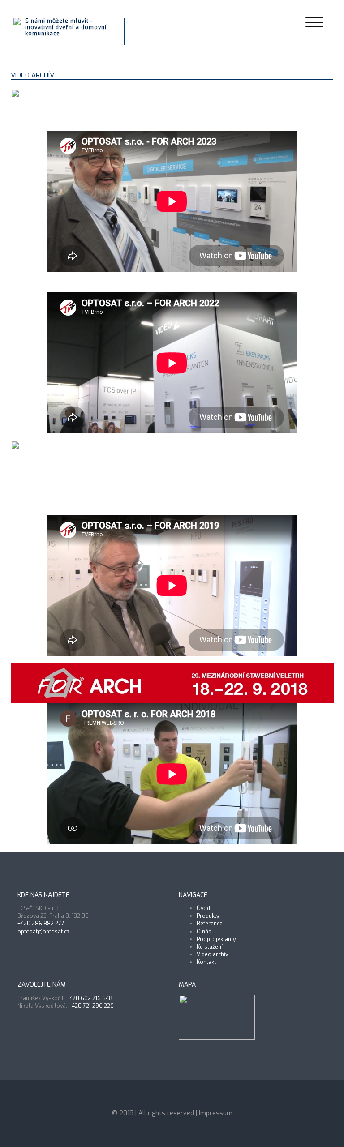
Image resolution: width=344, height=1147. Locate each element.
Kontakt (206, 962)
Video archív (212, 954)
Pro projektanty (216, 939)
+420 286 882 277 (40, 923)
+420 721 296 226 (91, 1006)
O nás (204, 931)
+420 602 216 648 (89, 998)
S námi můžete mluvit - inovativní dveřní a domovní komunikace (66, 27)
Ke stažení (210, 946)
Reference (210, 923)
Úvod (203, 908)
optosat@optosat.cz (43, 931)
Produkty (208, 916)
